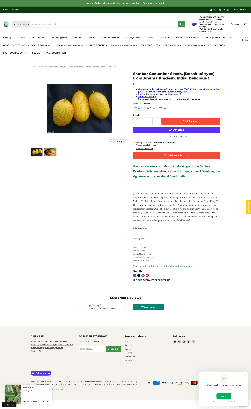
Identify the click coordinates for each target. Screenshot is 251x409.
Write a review (148, 307)
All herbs (245, 39)
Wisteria (128, 360)
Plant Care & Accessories (123, 45)
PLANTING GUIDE (70, 384)
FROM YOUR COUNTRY (15, 53)
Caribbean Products (110, 37)
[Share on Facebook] (134, 275)
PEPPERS (77, 37)
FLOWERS (21, 37)
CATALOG (58, 382)
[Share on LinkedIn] (143, 275)
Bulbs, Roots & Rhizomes (188, 37)
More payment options (177, 136)
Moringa (128, 352)
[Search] (181, 24)
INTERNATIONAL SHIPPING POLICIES (45, 384)
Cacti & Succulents (41, 45)
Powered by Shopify (38, 392)
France (240, 10)
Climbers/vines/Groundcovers (70, 45)
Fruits (127, 341)
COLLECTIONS (216, 45)
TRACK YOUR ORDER (55, 53)
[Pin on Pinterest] (147, 275)
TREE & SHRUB (98, 45)
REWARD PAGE (110, 382)
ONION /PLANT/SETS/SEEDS (139, 37)
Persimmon (130, 356)
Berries (128, 349)
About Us (34, 382)
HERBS (91, 37)
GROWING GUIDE (130, 384)
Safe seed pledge (101, 384)
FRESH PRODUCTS (150, 45)
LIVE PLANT (165, 37)
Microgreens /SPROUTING (219, 37)
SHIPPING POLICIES (127, 382)
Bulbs (5, 10)
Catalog (7, 37)
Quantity (136, 115)
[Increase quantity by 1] (156, 121)
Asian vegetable (59, 37)
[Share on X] (138, 275)
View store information (144, 149)
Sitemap (36, 53)
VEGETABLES (39, 37)
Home (33, 67)
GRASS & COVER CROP (15, 45)
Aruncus (128, 345)
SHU (112, 384)
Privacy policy (46, 382)
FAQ (119, 384)
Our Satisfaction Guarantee (41, 387)
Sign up (113, 348)
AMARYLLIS (15, 10)
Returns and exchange (93, 382)
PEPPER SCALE (86, 384)
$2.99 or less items (193, 45)
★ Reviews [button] (248, 207)
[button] (37, 151)
